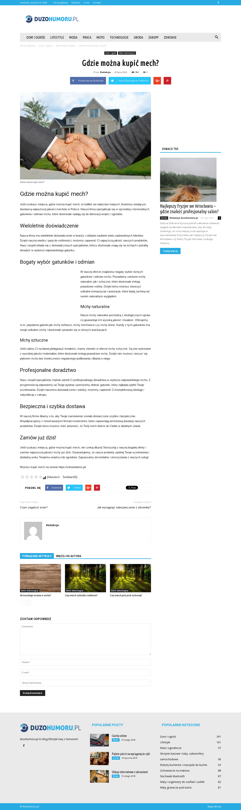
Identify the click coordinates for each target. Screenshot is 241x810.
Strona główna (61, 2)
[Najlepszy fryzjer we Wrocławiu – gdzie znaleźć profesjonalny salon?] (190, 180)
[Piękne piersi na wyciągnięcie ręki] (99, 758)
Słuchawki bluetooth (172, 776)
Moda (73, 37)
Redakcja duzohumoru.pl (184, 217)
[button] (216, 37)
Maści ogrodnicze (171, 748)
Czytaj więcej (170, 251)
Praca (87, 37)
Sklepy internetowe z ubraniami (130, 772)
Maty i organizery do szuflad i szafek (182, 782)
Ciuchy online (119, 735)
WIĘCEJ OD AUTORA (68, 556)
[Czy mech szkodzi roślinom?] (85, 578)
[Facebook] (218, 2)
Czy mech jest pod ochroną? (126, 595)
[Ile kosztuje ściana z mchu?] (40, 578)
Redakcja (105, 72)
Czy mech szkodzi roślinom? (81, 595)
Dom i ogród (36, 37)
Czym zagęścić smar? (34, 507)
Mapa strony (214, 806)
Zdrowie (170, 37)
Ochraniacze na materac (175, 770)
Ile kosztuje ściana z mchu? (35, 595)
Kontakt (97, 2)
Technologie (119, 37)
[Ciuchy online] (99, 740)
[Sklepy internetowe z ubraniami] (99, 776)
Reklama (76, 2)
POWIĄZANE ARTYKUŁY (37, 556)
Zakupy (153, 37)
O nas (86, 2)
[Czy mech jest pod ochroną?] (130, 578)
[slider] (31, 476)
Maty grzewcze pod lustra (175, 787)
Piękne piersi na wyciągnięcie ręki (131, 754)
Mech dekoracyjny (127, 53)
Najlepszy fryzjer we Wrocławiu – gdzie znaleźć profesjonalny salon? (189, 208)
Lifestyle (57, 37)
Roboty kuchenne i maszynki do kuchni (183, 765)
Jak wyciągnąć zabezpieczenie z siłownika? (124, 507)
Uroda (138, 37)
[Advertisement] (152, 19)
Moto (100, 37)
